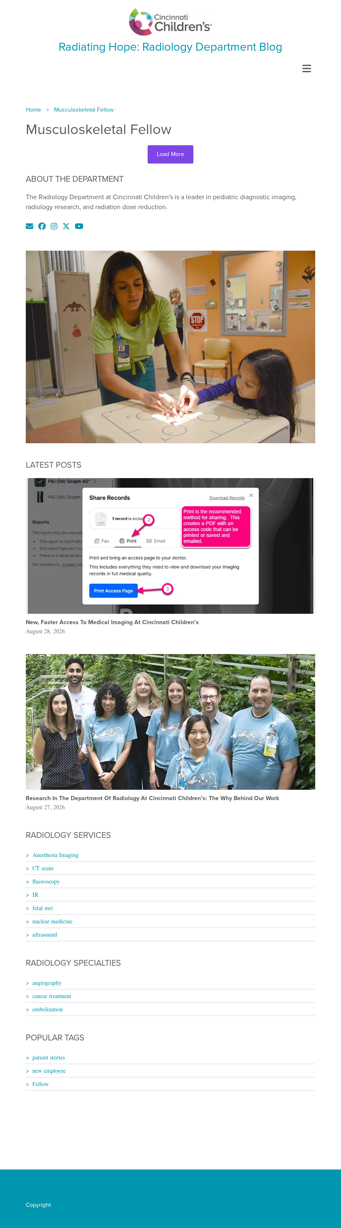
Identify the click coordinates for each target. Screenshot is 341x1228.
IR (35, 894)
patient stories (48, 1057)
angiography (47, 982)
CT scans (43, 868)
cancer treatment (51, 996)
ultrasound (44, 934)
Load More (170, 154)
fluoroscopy (46, 881)
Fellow (40, 1084)
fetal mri (42, 908)
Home (33, 109)
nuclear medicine (52, 921)
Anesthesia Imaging (55, 855)
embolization (47, 1009)
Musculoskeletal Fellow (84, 109)
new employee (49, 1070)
